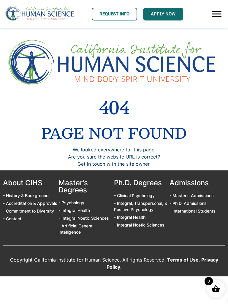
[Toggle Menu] (216, 14)
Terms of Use (183, 260)
